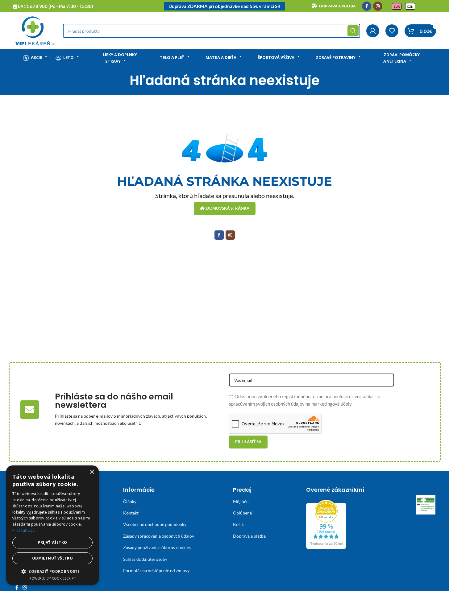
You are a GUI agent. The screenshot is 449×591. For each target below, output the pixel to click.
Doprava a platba (249, 536)
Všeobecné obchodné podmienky (154, 524)
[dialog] (52, 525)
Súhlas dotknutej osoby (145, 559)
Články (129, 501)
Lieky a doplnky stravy (120, 58)
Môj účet (241, 501)
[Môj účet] (372, 31)
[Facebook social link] (366, 6)
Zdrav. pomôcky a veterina (401, 58)
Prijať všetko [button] (52, 542)
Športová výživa (276, 57)
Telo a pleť (172, 57)
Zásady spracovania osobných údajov (158, 536)
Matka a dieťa (221, 57)
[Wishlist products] (391, 31)
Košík (238, 524)
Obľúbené (242, 512)
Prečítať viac (23, 530)
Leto (68, 57)
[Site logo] (35, 30)
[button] (52, 571)
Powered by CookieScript (52, 578)
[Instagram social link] (377, 6)
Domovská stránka (227, 208)
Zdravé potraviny (335, 57)
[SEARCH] (353, 30)
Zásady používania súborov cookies (157, 547)
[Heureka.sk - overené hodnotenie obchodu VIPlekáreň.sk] (326, 523)
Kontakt (131, 512)
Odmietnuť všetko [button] (52, 558)
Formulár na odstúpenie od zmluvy (156, 570)
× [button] (91, 472)
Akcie (36, 57)
